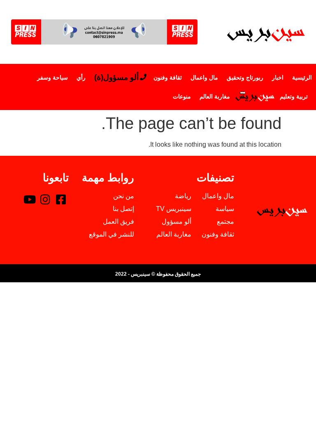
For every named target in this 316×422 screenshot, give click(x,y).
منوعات (182, 96)
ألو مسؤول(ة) (116, 77)
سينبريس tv (255, 96)
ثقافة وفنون (167, 77)
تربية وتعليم (294, 96)
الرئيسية (302, 77)
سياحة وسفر (52, 77)
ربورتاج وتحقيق (245, 77)
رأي (81, 77)
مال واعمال (204, 77)
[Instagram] (45, 199)
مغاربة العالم (215, 96)
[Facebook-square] (61, 199)
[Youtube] (29, 199)
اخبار (277, 77)
